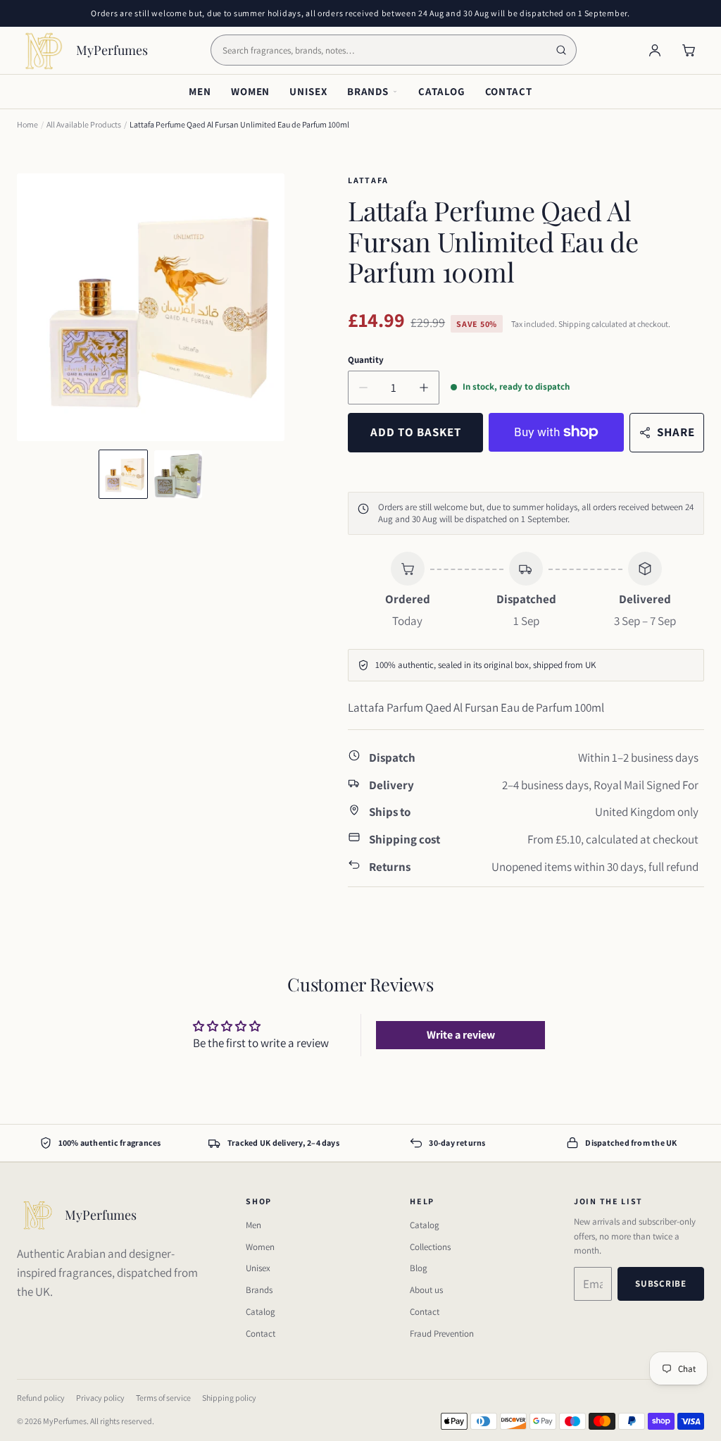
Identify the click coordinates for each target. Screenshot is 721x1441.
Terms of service (163, 1397)
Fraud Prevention (442, 1334)
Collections (430, 1247)
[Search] (561, 50)
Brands (368, 91)
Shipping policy (229, 1397)
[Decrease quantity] (363, 387)
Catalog (441, 91)
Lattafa (368, 180)
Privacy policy (100, 1397)
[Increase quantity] (424, 387)
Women (250, 91)
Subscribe (660, 1284)
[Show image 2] (178, 474)
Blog (418, 1268)
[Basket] (688, 50)
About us (426, 1290)
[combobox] (394, 50)
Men (200, 91)
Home (27, 124)
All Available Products (83, 124)
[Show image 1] (123, 474)
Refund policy (41, 1397)
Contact (508, 91)
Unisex (308, 91)
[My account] (654, 50)
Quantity (366, 360)
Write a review (461, 1034)
